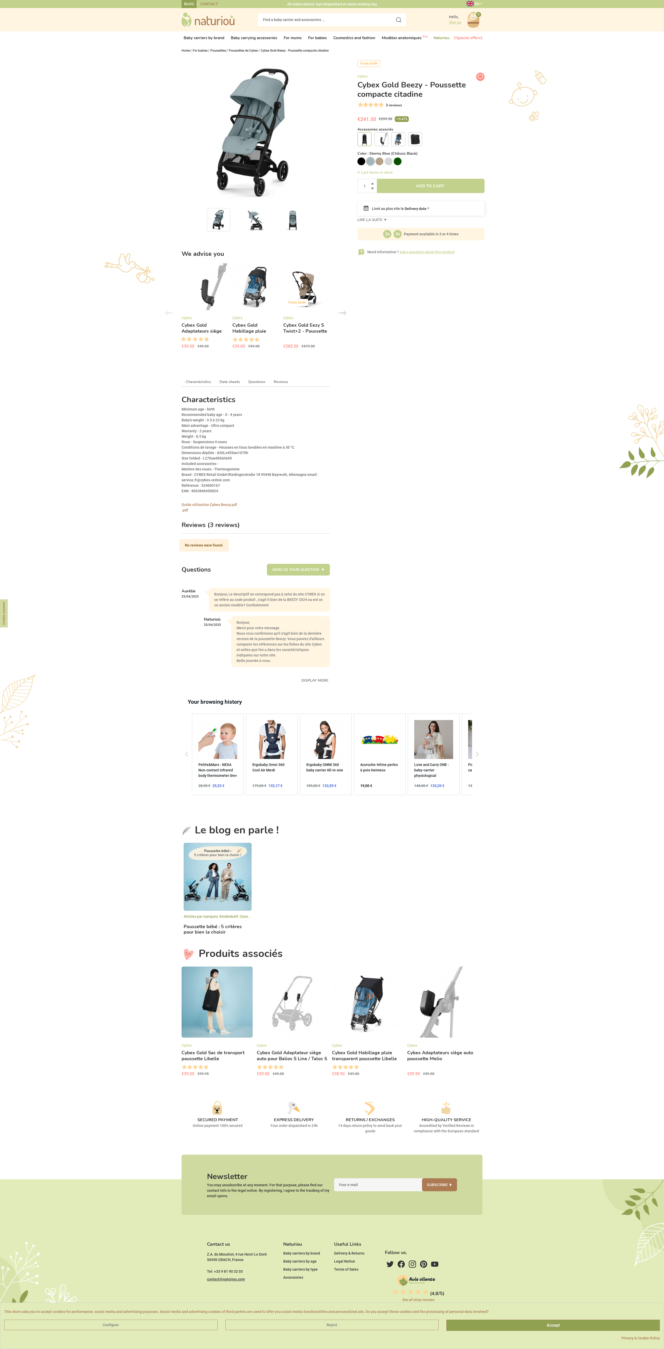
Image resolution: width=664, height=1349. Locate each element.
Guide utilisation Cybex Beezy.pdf (209, 505)
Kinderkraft (228, 916)
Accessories (293, 1277)
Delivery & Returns (349, 1253)
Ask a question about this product (427, 252)
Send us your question (296, 569)
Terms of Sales (346, 1269)
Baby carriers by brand (301, 1253)
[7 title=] (199, 339)
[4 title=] (251, 339)
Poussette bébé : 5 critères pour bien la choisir (213, 929)
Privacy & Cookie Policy (640, 1338)
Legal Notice (344, 1261)
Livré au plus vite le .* (400, 209)
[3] (370, 104)
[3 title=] (187, 339)
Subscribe (437, 1184)
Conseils (247, 916)
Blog (189, 4)
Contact (209, 4)
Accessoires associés (375, 129)
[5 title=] (193, 339)
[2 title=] (240, 339)
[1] (359, 104)
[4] (375, 104)
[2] (365, 104)
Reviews (281, 381)
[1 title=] (181, 339)
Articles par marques (201, 916)
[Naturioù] (208, 19)
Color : (387, 153)
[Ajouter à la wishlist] (480, 77)
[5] (380, 104)
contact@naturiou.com (226, 1279)
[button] (187, 754)
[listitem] (218, 754)
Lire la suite (370, 219)
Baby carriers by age (300, 1261)
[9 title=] (204, 339)
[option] (204, 307)
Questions (256, 381)
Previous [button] (169, 313)
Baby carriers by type (300, 1269)
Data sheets (229, 381)
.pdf (185, 510)
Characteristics (198, 381)
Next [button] (342, 313)
